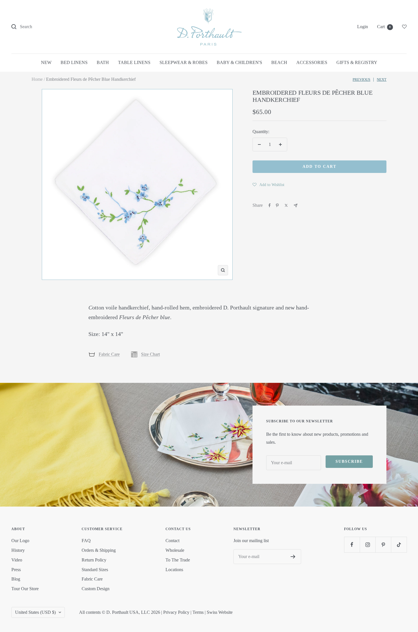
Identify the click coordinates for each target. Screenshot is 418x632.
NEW (46, 62)
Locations (174, 569)
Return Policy (94, 559)
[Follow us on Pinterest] (383, 544)
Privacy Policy (176, 612)
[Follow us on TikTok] (399, 544)
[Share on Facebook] (269, 205)
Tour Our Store (25, 588)
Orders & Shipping (99, 550)
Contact (172, 540)
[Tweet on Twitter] (286, 205)
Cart (384, 26)
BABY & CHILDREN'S (239, 62)
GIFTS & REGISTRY (356, 62)
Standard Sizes (95, 569)
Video (16, 559)
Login (362, 26)
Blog (15, 579)
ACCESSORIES (311, 62)
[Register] (293, 557)
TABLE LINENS (134, 62)
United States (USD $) (35, 612)
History (18, 550)
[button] (268, 184)
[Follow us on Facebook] (352, 544)
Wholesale (174, 550)
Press (16, 569)
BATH (103, 62)
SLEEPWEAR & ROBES (184, 62)
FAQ (86, 540)
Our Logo (20, 540)
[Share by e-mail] (295, 205)
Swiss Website (220, 612)
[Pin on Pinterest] (277, 205)
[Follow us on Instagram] (367, 544)
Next (381, 79)
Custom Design (95, 588)
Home (37, 79)
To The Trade (177, 559)
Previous (361, 79)
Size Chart (150, 354)
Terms (198, 612)
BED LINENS (74, 62)
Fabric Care (109, 354)
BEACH (279, 62)
